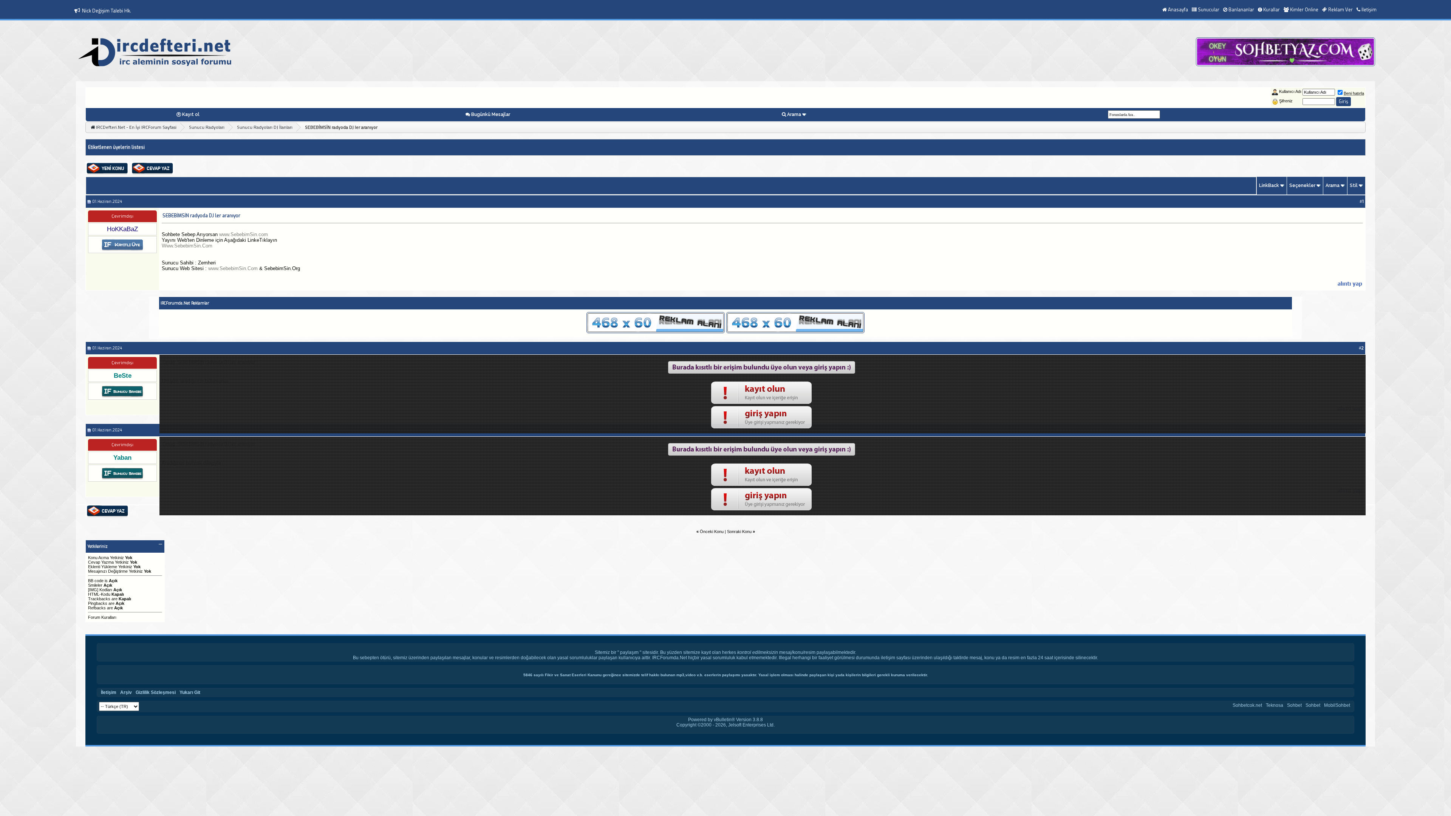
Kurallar (1271, 9)
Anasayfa (1178, 9)
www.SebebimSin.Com (233, 268)
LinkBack (1269, 185)
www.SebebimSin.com (243, 234)
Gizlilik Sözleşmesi (156, 692)
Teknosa (1274, 705)
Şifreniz (1286, 101)
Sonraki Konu (739, 531)
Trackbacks (99, 599)
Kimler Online (1304, 9)
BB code (96, 580)
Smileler (95, 585)
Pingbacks (97, 603)
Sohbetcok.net (1247, 705)
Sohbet (1294, 705)
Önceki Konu (712, 531)
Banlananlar (1241, 9)
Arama (794, 114)
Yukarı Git (189, 692)
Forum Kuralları (102, 617)
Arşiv (126, 692)
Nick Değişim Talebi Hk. (106, 10)
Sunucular (1208, 9)
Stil (1354, 185)
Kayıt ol (191, 114)
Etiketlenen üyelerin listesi (116, 147)
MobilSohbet (1337, 705)
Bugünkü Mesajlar (490, 114)
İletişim (1369, 9)
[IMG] (93, 589)
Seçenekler (1302, 185)
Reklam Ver (1340, 9)
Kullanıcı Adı (1290, 91)
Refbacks (97, 608)
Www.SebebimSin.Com (187, 246)
